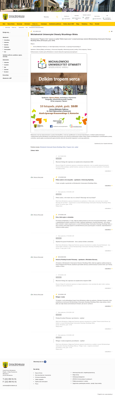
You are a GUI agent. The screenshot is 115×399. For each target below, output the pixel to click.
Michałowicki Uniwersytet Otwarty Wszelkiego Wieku (53, 147)
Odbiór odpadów (39, 379)
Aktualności (5, 37)
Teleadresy (84, 24)
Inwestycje (44, 24)
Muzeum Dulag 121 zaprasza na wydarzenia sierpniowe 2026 (74, 162)
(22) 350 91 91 (10, 379)
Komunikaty (7, 40)
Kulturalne (6, 42)
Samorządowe (7, 49)
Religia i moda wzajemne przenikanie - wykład (70, 341)
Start (4, 24)
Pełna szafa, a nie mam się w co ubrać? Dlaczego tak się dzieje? (76, 197)
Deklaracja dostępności (79, 377)
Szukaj (57, 16)
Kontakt (97, 24)
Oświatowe (6, 47)
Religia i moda (60, 297)
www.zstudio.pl (108, 394)
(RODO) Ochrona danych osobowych (82, 379)
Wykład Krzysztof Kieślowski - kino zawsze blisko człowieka (74, 241)
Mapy (77, 24)
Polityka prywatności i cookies (80, 381)
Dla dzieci (6, 71)
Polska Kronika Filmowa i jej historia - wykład (70, 318)
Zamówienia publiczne (55, 24)
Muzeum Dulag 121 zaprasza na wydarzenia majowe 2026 (73, 280)
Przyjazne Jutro (70, 147)
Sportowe (6, 44)
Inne (5, 51)
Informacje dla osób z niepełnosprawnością (84, 372)
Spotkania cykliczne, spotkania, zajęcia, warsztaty (12, 55)
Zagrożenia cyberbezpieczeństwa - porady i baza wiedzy (87, 383)
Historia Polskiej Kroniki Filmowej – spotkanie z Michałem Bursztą (76, 259)
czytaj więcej (108, 171)
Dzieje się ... (35, 24)
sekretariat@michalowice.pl (10, 385)
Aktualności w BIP (7, 78)
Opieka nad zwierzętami (41, 381)
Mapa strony (76, 374)
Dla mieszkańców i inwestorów (43, 375)
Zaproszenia (6, 59)
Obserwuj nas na (38, 361)
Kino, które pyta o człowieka (64, 217)
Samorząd (19, 24)
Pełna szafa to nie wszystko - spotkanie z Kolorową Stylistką (74, 180)
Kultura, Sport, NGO (68, 24)
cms (103, 394)
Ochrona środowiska (40, 377)
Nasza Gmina (11, 24)
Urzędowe (6, 64)
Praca (91, 24)
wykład (76, 147)
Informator (27, 24)
